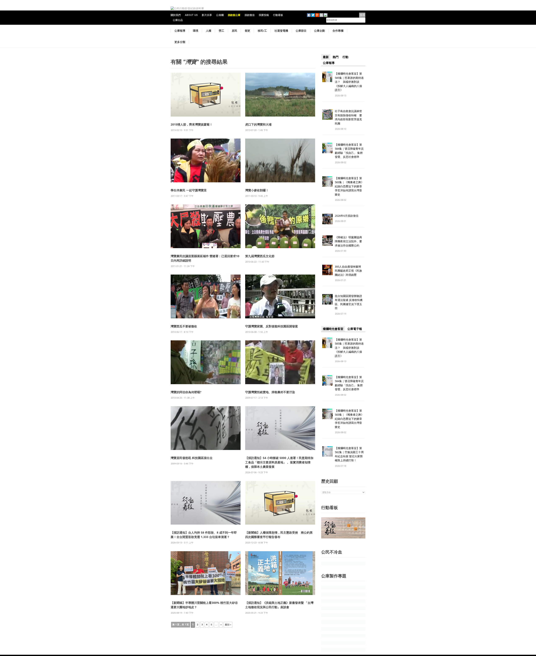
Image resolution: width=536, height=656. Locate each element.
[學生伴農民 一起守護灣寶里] (206, 160)
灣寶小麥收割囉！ (257, 190)
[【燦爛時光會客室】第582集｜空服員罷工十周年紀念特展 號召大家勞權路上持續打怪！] (327, 451)
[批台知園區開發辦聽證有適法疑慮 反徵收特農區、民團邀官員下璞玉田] (327, 299)
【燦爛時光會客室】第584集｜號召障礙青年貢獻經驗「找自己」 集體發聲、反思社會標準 (349, 151)
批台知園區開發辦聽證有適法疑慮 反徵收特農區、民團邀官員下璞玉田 (349, 302)
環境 (195, 30)
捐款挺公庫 (234, 15)
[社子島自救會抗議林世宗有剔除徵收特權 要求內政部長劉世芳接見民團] (327, 114)
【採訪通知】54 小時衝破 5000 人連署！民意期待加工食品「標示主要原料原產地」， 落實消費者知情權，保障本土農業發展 (279, 462)
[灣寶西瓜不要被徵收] (206, 296)
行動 (345, 57)
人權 (208, 30)
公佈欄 (220, 15)
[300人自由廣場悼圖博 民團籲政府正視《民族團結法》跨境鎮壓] (327, 269)
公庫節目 (301, 30)
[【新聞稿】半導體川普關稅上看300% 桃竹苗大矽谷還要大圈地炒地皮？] (206, 572)
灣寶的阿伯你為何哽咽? (186, 392)
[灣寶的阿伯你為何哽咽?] (206, 362)
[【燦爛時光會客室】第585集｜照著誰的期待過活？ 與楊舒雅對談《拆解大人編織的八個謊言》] (327, 76)
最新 (326, 57)
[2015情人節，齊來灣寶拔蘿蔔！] (206, 94)
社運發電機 (281, 30)
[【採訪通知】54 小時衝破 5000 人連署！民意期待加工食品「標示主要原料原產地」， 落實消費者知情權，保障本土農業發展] (280, 427)
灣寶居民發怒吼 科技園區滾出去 (192, 458)
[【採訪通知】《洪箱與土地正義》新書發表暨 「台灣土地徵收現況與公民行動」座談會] (280, 572)
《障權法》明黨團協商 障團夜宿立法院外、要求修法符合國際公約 (350, 241)
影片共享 (207, 15)
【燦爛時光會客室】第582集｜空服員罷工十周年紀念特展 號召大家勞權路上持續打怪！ (349, 454)
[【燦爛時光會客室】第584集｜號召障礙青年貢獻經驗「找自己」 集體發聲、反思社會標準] (327, 147)
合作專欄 (337, 30)
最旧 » (228, 624)
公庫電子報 (354, 329)
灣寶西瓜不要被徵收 (184, 326)
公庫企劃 (319, 30)
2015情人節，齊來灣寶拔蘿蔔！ (192, 124)
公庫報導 (179, 30)
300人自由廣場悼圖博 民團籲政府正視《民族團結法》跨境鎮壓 (349, 271)
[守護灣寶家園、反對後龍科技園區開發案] (280, 296)
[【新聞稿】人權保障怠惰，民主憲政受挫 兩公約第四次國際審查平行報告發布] (280, 502)
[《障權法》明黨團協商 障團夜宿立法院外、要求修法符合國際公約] (327, 240)
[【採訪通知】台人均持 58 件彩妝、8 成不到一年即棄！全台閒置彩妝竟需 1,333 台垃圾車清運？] (206, 502)
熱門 (336, 57)
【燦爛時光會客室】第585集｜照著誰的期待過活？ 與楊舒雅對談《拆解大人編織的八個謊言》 (349, 82)
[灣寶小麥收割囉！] (280, 160)
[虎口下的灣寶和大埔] (280, 94)
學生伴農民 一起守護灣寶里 (189, 190)
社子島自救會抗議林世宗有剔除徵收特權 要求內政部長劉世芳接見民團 (348, 117)
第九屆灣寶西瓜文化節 (259, 256)
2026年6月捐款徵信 (346, 216)
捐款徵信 (250, 15)
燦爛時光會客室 (333, 329)
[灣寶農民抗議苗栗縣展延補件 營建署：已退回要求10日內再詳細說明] (206, 226)
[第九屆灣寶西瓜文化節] (280, 226)
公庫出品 (178, 20)
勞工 (221, 30)
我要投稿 (264, 15)
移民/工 (262, 30)
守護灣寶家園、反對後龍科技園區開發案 (271, 326)
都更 (247, 30)
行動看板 (278, 15)
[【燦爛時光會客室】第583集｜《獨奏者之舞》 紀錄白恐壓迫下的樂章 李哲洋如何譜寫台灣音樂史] (327, 181)
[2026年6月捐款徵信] (327, 218)
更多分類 (179, 42)
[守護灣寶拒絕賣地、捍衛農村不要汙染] (280, 362)
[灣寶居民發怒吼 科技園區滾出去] (206, 427)
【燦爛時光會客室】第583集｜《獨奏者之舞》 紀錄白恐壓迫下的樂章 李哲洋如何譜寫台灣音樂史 (349, 186)
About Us (191, 15)
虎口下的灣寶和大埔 (258, 124)
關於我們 (176, 15)
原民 (234, 30)
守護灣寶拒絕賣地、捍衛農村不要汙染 (270, 392)
